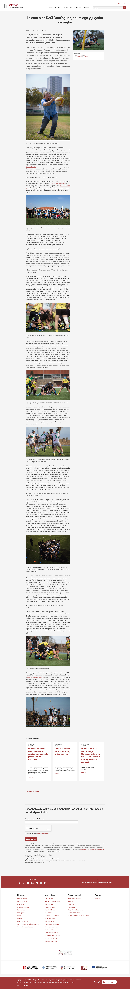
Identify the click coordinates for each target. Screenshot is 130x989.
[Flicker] (41, 883)
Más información (22, 985)
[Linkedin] (37, 883)
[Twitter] (23, 883)
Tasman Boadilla (31, 167)
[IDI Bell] (84, 968)
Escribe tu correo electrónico (34, 819)
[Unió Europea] (99, 968)
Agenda (87, 8)
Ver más (30, 777)
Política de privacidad (43, 833)
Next (107, 41)
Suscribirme (31, 839)
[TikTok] (45, 883)
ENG (124, 3)
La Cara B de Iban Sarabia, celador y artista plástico (62, 751)
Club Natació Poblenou (58, 184)
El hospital (52, 8)
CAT (119, 3)
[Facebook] (19, 883)
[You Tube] (28, 883)
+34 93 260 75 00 (88, 882)
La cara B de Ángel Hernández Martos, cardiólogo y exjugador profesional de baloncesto (38, 754)
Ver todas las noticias (32, 791)
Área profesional (76, 8)
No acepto (97, 982)
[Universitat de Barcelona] (68, 968)
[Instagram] (32, 883)
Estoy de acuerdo (109, 982)
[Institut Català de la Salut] (49, 968)
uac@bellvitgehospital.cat (103, 882)
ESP (122, 3)
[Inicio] (13, 5)
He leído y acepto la (38, 833)
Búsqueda (124, 7)
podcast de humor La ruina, (35, 677)
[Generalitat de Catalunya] (30, 968)
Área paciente (63, 8)
